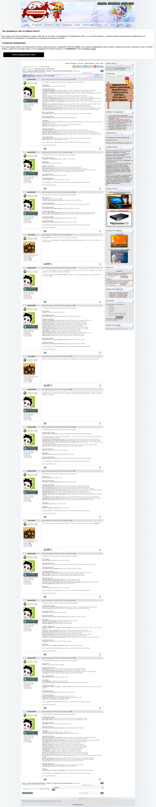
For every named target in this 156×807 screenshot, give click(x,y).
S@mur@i (37, 69)
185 (74, 268)
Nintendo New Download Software (62, 71)
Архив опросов (118, 318)
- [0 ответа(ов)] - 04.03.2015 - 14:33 (119, 123)
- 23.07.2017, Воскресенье (118, 292)
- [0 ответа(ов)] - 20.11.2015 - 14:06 (120, 117)
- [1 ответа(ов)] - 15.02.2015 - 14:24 (119, 126)
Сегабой (111, 311)
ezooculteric (31, 234)
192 (74, 553)
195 (71, 711)
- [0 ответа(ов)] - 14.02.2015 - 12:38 (117, 128)
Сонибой (111, 306)
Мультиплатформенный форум (36, 71)
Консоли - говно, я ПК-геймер (117, 315)
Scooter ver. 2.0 (110, 140)
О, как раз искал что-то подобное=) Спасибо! (118, 151)
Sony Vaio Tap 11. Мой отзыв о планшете (118, 143)
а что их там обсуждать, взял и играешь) (118, 158)
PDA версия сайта (78, 804)
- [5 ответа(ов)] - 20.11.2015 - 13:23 (120, 120)
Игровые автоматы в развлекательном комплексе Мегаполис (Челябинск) (119, 274)
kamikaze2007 (50, 69)
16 (48, 66)
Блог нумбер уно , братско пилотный (116, 137)
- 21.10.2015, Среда (118, 294)
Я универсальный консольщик (117, 313)
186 (74, 305)
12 (41, 66)
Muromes (43, 69)
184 (70, 234)
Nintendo (49, 71)
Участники (80, 63)
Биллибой (111, 307)
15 (46, 66)
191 (71, 520)
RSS (101, 63)
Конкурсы (123, 284)
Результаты (109, 318)
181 (74, 79)
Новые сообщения (70, 63)
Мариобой (111, 309)
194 (74, 658)
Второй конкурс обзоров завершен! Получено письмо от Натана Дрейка (118, 282)
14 (45, 66)
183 (74, 192)
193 (74, 600)
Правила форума (90, 63)
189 (74, 427)
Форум (24, 71)
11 (40, 66)
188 (71, 389)
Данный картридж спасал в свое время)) (117, 154)
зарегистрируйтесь (120, 68)
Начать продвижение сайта (23, 55)
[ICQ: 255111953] (49, 264)
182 (71, 152)
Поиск (97, 63)
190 (74, 471)
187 (71, 356)
